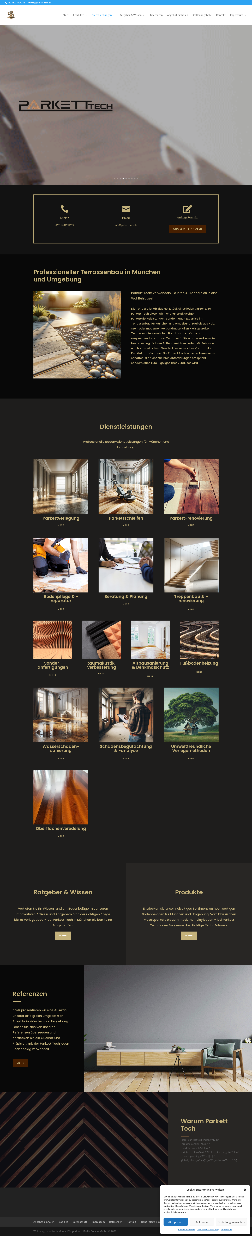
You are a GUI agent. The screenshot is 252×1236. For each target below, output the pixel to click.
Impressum (226, 1229)
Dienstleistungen (102, 15)
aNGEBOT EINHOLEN (187, 228)
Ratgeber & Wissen (131, 15)
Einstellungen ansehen (231, 1222)
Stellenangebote (202, 15)
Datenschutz (80, 1221)
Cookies (63, 1221)
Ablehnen (202, 1222)
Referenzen (156, 15)
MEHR (63, 935)
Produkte (78, 15)
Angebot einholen (177, 15)
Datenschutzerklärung (208, 1229)
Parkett (216, 1121)
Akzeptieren (175, 1222)
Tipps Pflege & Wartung (154, 1221)
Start (66, 15)
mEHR (61, 524)
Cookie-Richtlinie (186, 1229)
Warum (192, 1121)
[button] (245, 1189)
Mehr (20, 1062)
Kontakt (221, 15)
